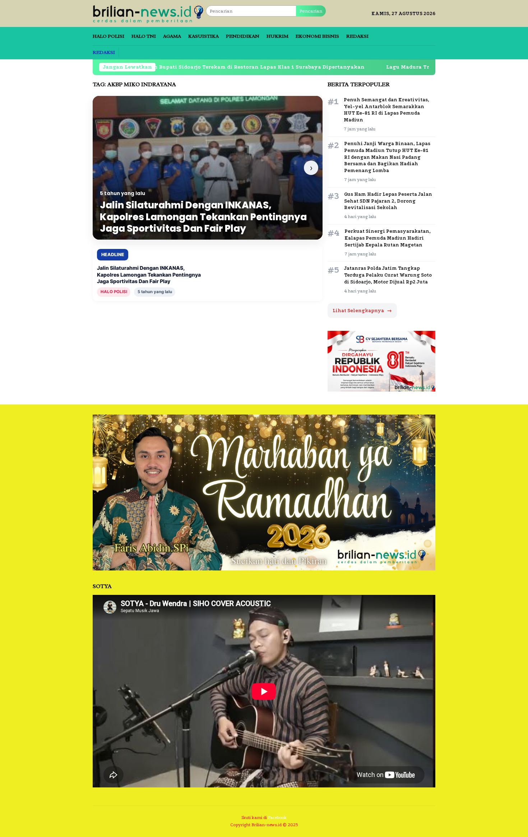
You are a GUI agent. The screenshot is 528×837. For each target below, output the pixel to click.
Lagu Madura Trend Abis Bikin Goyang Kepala (401, 67)
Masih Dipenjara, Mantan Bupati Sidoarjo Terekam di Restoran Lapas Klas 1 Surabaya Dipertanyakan (178, 67)
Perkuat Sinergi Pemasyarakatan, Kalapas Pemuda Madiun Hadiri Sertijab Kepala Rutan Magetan (387, 238)
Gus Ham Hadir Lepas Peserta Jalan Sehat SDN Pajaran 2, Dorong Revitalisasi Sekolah (388, 201)
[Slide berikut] (311, 168)
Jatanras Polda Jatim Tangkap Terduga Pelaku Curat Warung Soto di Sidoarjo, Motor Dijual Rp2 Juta (388, 275)
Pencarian (311, 11)
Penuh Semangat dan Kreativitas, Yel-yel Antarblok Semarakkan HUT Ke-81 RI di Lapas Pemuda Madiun (386, 110)
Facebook (277, 817)
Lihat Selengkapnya (362, 310)
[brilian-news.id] (149, 13)
